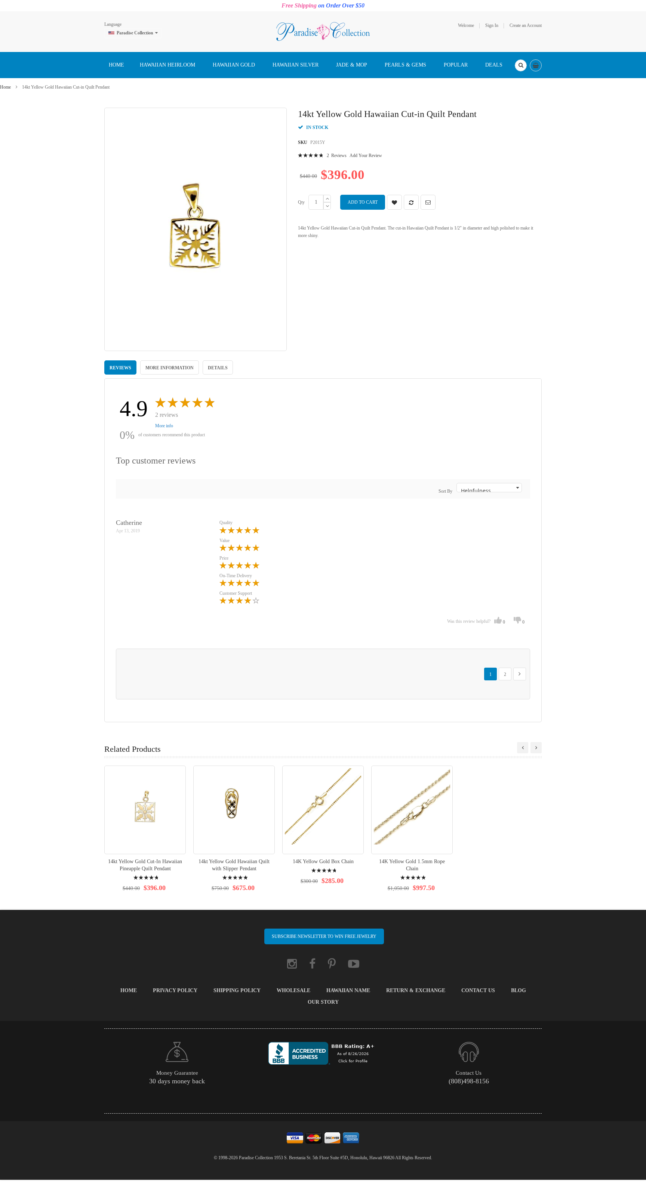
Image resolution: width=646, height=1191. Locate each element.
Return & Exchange (415, 990)
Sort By (445, 491)
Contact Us (478, 990)
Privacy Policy (175, 990)
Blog (518, 990)
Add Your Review (366, 155)
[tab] (120, 367)
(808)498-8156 (469, 1081)
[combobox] (521, 65)
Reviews (120, 367)
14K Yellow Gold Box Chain (323, 861)
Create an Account (526, 25)
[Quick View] (145, 810)
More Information (169, 367)
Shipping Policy (237, 990)
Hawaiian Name (348, 990)
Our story (323, 1002)
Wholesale (293, 990)
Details (218, 367)
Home (5, 87)
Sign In (491, 25)
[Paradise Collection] (323, 31)
